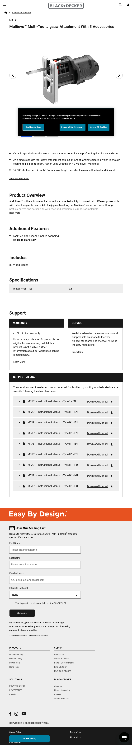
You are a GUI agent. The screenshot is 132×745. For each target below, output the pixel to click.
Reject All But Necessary (72, 127)
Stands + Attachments (21, 12)
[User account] (128, 5)
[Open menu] (5, 5)
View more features (19, 178)
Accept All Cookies (98, 127)
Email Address (16, 573)
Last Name (14, 558)
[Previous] (12, 75)
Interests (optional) (18, 588)
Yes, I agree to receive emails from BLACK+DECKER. (41, 603)
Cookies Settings (33, 127)
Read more (14, 213)
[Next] (119, 75)
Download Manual (97, 401)
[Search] (120, 5)
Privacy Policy (35, 626)
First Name (14, 543)
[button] (10, 714)
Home (5, 12)
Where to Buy (29, 738)
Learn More (19, 362)
